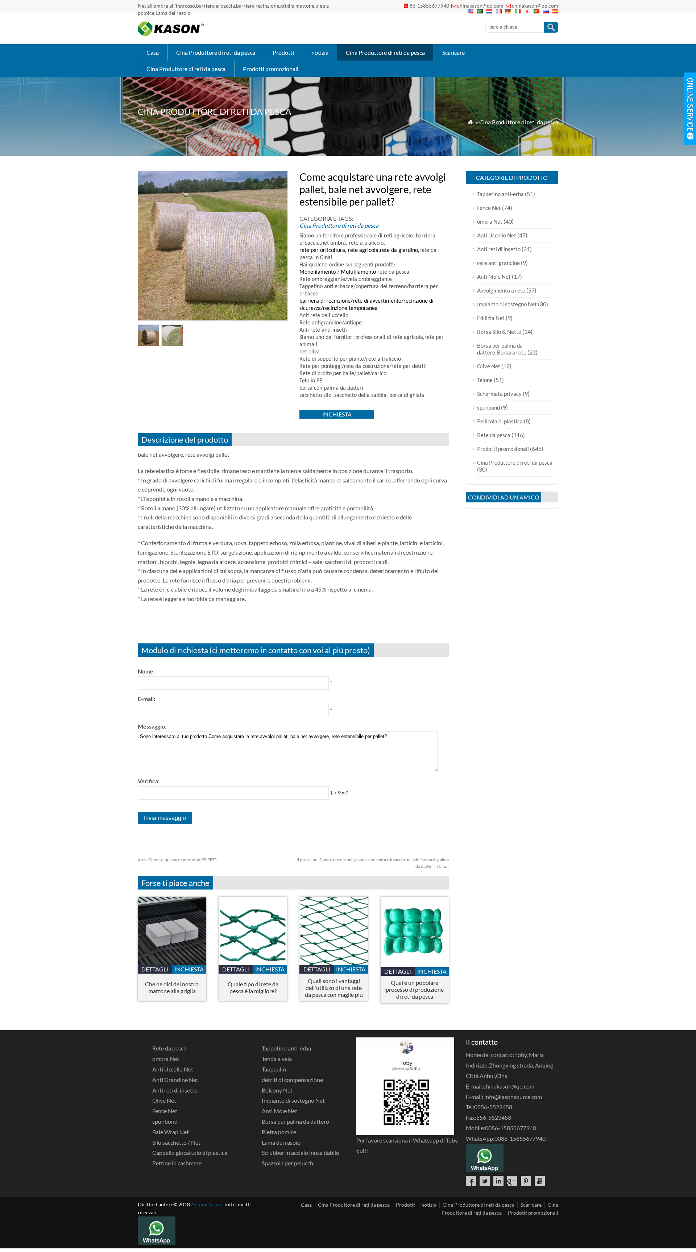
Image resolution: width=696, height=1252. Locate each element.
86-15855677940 (429, 6)
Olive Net (488, 366)
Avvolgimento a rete (501, 290)
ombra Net (489, 221)
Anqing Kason (207, 1204)
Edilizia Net (491, 318)
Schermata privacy (499, 393)
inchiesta (337, 414)
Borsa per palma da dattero (295, 1121)
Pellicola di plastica (500, 421)
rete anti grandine (498, 263)
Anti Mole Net (494, 276)
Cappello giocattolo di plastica (189, 1152)
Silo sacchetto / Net (176, 1142)
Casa (152, 52)
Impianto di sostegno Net (507, 304)
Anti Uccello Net (496, 235)
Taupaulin (274, 1069)
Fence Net (489, 207)
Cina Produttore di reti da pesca (215, 52)
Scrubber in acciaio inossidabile (300, 1152)
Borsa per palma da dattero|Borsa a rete (501, 349)
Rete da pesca (493, 435)
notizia (319, 52)
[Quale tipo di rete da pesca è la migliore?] (253, 962)
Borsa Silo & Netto (499, 331)
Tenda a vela (277, 1058)
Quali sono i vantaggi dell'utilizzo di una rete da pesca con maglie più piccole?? (334, 987)
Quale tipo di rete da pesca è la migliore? (253, 987)
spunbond (488, 407)
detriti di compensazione (292, 1079)
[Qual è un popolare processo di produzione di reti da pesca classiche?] (415, 964)
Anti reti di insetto (499, 249)
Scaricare (453, 52)
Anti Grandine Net (175, 1079)
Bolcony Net (277, 1090)
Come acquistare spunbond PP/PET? (177, 859)
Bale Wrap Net (170, 1131)
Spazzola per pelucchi (288, 1163)
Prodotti (283, 52)
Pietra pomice (279, 1131)
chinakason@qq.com (480, 6)
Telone (485, 380)
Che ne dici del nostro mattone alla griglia (172, 987)
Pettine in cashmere (177, 1163)
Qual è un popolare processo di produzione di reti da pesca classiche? (415, 989)
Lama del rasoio (281, 1142)
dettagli (154, 969)
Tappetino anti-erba (500, 194)
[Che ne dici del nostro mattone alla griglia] (172, 962)
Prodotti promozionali (270, 68)
